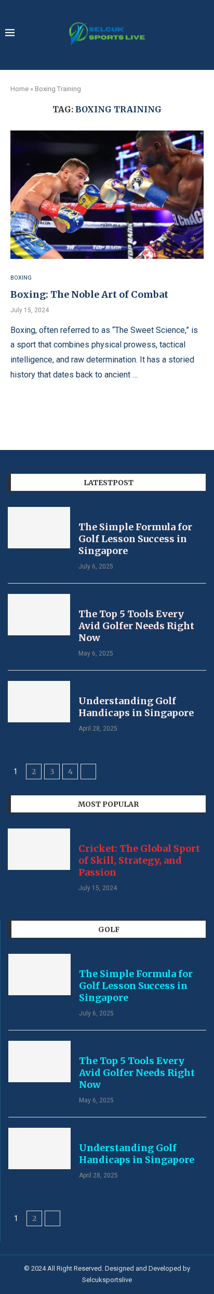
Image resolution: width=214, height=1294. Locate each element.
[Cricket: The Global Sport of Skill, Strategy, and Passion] (39, 849)
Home (19, 89)
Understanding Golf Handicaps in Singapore (136, 707)
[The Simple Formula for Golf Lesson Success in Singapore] (39, 527)
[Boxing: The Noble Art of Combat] (107, 194)
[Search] (203, 34)
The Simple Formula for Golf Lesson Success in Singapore (135, 539)
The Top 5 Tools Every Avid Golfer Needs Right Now (136, 626)
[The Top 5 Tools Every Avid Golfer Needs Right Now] (39, 614)
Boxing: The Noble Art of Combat (89, 294)
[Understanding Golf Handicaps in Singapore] (39, 701)
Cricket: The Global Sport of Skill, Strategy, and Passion (139, 860)
